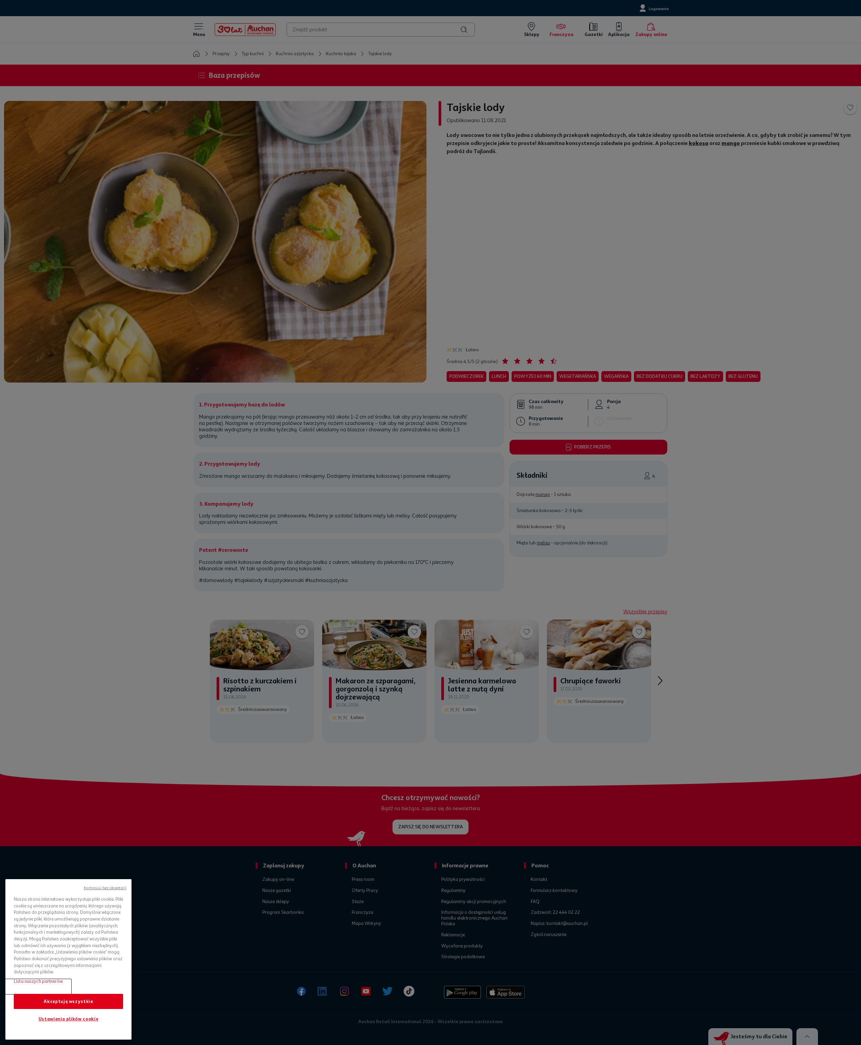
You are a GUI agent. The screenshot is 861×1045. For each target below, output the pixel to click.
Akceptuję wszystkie (68, 1001)
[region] (68, 959)
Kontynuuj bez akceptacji (105, 888)
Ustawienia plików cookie (69, 1018)
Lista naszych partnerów (38, 981)
